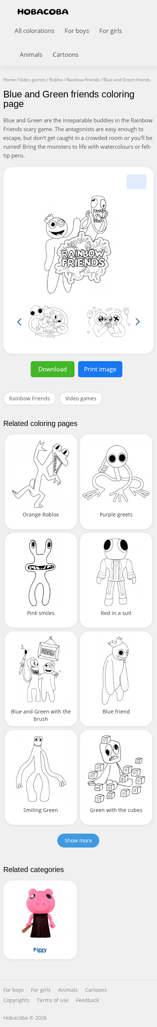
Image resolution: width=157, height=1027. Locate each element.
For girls (110, 30)
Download (52, 369)
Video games (80, 398)
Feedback (87, 1000)
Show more (78, 840)
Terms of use (53, 1000)
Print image (100, 369)
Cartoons (65, 54)
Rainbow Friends (29, 398)
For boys (77, 30)
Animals (31, 54)
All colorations (34, 30)
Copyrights (16, 1000)
